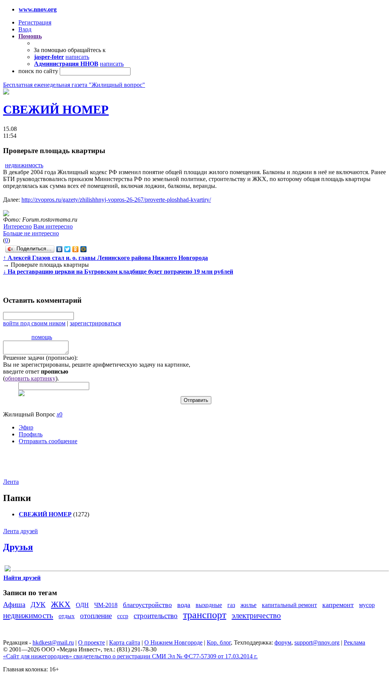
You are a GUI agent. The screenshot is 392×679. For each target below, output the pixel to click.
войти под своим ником (34, 323)
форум (282, 642)
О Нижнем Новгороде (173, 642)
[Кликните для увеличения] (6, 92)
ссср (122, 616)
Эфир (26, 427)
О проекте (91, 642)
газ (231, 605)
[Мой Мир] (84, 249)
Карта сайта (124, 642)
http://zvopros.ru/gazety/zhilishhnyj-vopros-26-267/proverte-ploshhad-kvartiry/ (116, 199)
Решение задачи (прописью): (40, 357)
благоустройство (147, 605)
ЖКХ (60, 604)
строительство (156, 616)
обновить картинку (30, 378)
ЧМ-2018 (106, 605)
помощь (41, 337)
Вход (24, 29)
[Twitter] (68, 249)
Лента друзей (20, 531)
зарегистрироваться (95, 323)
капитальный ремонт (289, 605)
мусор (367, 605)
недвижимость (24, 165)
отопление (96, 616)
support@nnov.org (317, 642)
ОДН (82, 605)
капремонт (338, 605)
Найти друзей (22, 578)
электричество (256, 615)
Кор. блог (219, 642)
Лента (11, 481)
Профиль (30, 434)
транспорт (204, 614)
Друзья (18, 547)
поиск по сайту (38, 71)
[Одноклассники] (76, 249)
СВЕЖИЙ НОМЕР (56, 109)
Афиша (14, 605)
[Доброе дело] (7, 569)
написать (77, 57)
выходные (209, 605)
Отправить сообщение (48, 441)
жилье (248, 605)
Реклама (354, 642)
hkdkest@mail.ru (53, 642)
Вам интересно (53, 226)
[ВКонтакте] (60, 249)
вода (183, 605)
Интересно (17, 226)
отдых (67, 616)
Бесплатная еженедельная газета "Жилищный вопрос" (74, 85)
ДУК (38, 605)
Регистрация (34, 22)
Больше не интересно (31, 233)
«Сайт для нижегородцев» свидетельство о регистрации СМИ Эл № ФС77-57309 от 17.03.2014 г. (130, 656)
